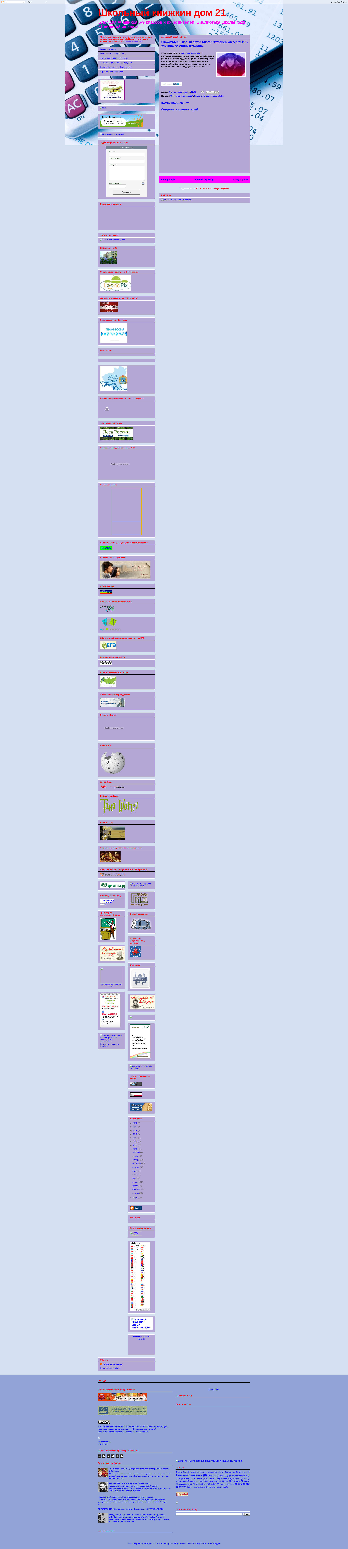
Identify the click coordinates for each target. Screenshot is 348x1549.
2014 (135, 1138)
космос (210, 1478)
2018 (135, 1123)
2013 (135, 1142)
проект (247, 1481)
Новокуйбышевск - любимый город (115, 67)
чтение (231, 1484)
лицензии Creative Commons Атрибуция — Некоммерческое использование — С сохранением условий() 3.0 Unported (134, 1429)
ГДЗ (104, 904)
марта (135, 1186)
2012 (135, 1145)
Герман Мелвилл (197, 1472)
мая (134, 1178)
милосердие (181, 1481)
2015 (135, 1134)
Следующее (168, 179)
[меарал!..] (106, 549)
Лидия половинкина (112, 1364)
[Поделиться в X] (212, 92)
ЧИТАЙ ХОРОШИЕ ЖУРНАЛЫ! (114, 58)
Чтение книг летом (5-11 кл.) (112, 54)
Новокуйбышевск (202, 96)
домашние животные (238, 1476)
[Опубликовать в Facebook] (215, 92)
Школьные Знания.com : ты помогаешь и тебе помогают (126, 1497)
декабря (136, 1152)
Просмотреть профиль (110, 1368)
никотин (193, 1481)
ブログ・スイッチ (213, 1389)
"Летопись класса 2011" (191, 53)
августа (135, 1167)
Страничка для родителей (111, 71)
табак (213, 1484)
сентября (136, 1163)
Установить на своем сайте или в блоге (111, 985)
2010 (135, 1198)
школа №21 (217, 96)
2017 (135, 1127)
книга (187, 1478)
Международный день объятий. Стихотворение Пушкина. (137, 1514)
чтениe (222, 1484)
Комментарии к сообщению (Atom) (213, 189)
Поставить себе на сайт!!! (141, 1338)
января (135, 1193)
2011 (135, 1149)
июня (135, 1174)
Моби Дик (243, 1472)
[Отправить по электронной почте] (207, 92)
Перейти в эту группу (140, 1328)
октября (136, 1160)
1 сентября (181, 1472)
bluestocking (193, 1543)
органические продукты (210, 1481)
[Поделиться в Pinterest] (217, 92)
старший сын (201, 1484)
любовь (236, 1479)
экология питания (198, 1487)
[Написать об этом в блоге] (210, 92)
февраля (136, 1189)
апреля (135, 1182)
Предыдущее (240, 179)
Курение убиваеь (214, 1472)
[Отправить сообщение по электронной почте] (202, 92)
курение (225, 1478)
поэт (226, 1481)
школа (241, 1484)
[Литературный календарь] (142, 1009)
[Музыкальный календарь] (112, 960)
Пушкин (212, 1476)
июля (135, 1171)
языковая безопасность (217, 1487)
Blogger (216, 1543)
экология (181, 1486)
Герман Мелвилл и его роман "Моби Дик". (129, 1483)
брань (222, 1476)
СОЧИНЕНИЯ (108, 900)
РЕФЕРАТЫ (107, 902)
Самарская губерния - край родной (116, 62)
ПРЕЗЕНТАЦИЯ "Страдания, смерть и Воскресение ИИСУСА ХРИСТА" (131, 1509)
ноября (135, 1156)
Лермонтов (230, 1472)
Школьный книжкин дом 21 (162, 12)
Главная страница (204, 179)
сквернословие (185, 1484)
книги (199, 1478)
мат (245, 1479)
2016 (135, 1130)
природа (236, 1481)
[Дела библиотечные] (182, 1496)
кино (178, 1479)
